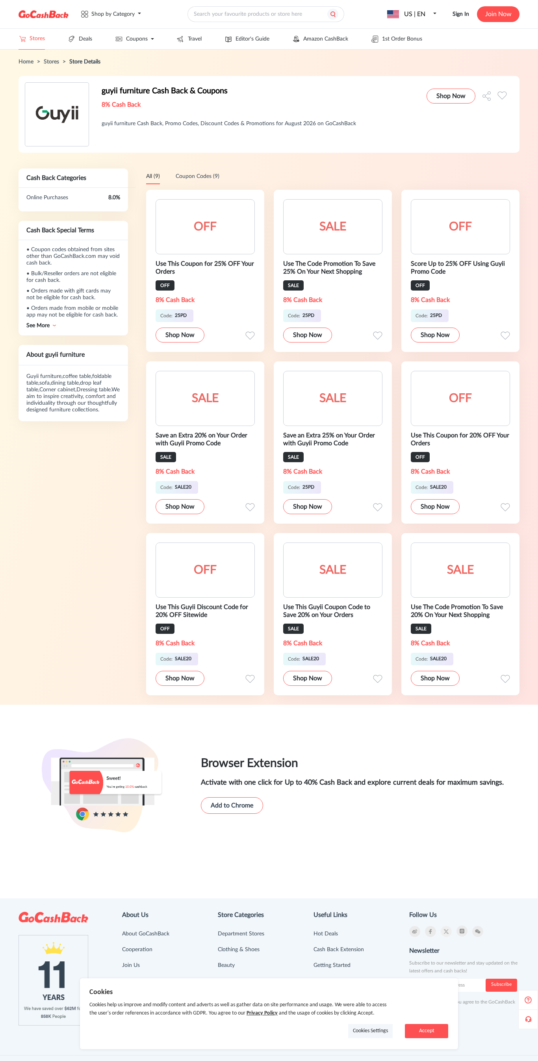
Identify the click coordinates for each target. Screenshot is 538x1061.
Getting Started (332, 965)
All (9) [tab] (153, 176)
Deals (85, 39)
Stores (37, 38)
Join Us (131, 965)
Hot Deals (326, 934)
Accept (426, 1031)
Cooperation (137, 949)
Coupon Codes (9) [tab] (197, 176)
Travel (195, 39)
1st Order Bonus (402, 39)
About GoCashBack (145, 934)
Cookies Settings (370, 1031)
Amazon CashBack (325, 39)
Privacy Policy (262, 1013)
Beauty (226, 965)
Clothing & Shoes (239, 949)
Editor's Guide (252, 39)
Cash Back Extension (339, 949)
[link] (26, 62)
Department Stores (241, 934)
